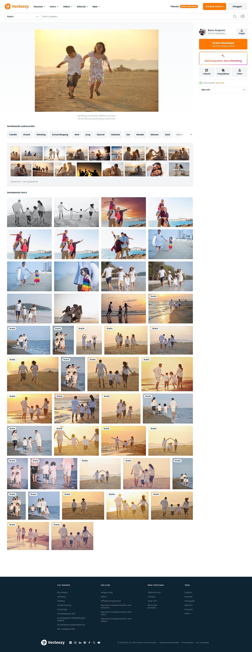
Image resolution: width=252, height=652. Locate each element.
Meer (95, 6)
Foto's (53, 6)
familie (13, 134)
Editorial (81, 6)
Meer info (206, 89)
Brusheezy (62, 592)
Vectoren (38, 6)
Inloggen (237, 6)
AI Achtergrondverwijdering (71, 624)
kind (77, 134)
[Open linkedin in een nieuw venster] (80, 642)
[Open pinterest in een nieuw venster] (85, 642)
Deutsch (189, 605)
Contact (151, 596)
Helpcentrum (154, 592)
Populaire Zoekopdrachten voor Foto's (116, 613)
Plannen (175, 6)
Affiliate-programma (111, 600)
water (180, 134)
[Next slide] (188, 134)
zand (167, 134)
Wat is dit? (220, 83)
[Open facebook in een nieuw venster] (70, 642)
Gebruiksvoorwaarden (169, 642)
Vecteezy (61, 596)
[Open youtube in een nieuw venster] (99, 642)
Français (189, 609)
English (188, 592)
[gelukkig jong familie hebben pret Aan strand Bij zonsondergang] (29, 212)
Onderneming (64, 605)
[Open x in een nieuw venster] (94, 642)
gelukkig (41, 134)
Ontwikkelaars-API (66, 613)
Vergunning (107, 592)
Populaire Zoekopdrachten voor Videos (116, 620)
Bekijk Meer (179, 169)
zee (128, 134)
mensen (155, 134)
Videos (66, 6)
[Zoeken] (235, 16)
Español (188, 596)
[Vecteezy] (17, 6)
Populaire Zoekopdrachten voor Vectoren (116, 606)
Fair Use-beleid (202, 642)
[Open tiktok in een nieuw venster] (89, 642)
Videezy (61, 600)
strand (26, 134)
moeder (140, 134)
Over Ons (152, 600)
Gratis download (223, 44)
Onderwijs (62, 609)
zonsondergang (60, 134)
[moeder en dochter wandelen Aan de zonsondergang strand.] (170, 244)
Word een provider (152, 606)
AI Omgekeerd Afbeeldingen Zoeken (71, 619)
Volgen (242, 33)
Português (190, 600)
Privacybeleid (187, 642)
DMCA (104, 596)
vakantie (115, 134)
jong (88, 134)
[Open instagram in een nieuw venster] (75, 642)
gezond (100, 134)
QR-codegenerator (66, 628)
